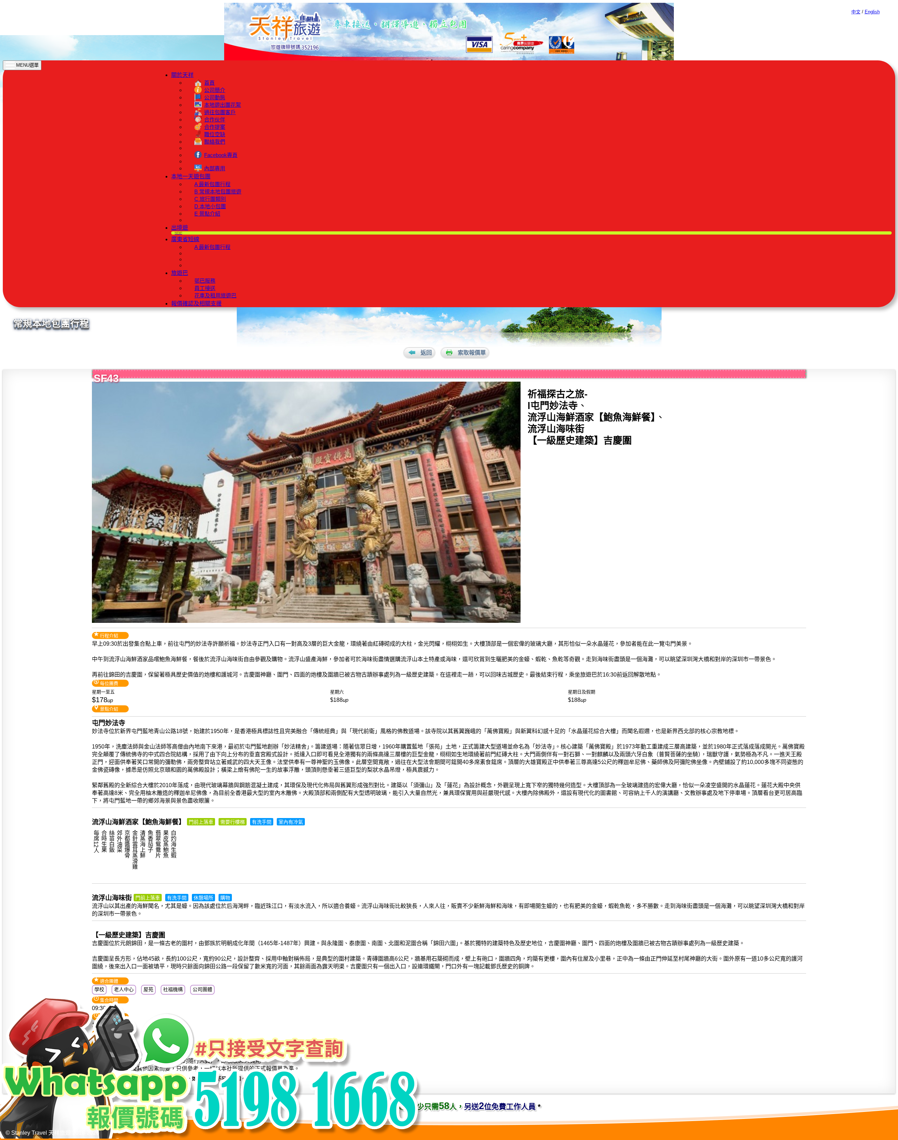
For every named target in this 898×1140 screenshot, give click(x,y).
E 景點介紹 (207, 214)
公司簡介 (214, 90)
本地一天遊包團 (190, 176)
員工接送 (204, 288)
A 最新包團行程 (212, 184)
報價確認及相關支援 (196, 304)
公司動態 (214, 97)
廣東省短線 (185, 239)
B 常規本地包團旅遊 (217, 192)
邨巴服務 (204, 281)
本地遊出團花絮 (222, 105)
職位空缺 (214, 134)
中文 (855, 11)
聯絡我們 (214, 142)
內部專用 (214, 168)
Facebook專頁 (220, 155)
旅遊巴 (179, 273)
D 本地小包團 (210, 206)
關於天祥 (182, 75)
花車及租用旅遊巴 (215, 295)
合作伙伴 (214, 120)
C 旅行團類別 (210, 199)
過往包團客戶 (220, 112)
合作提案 (214, 127)
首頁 (209, 83)
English (872, 11)
